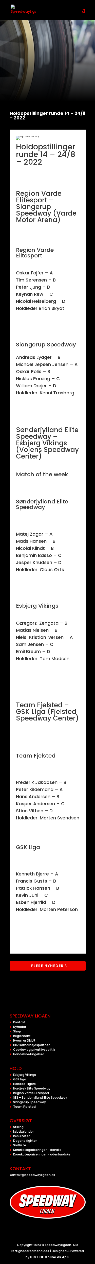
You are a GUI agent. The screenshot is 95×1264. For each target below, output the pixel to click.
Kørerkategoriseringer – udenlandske (41, 1154)
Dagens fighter (25, 1140)
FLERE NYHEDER (47, 965)
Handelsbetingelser (28, 1054)
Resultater (21, 1136)
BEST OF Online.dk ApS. (50, 1257)
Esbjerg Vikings (24, 1075)
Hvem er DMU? (24, 1040)
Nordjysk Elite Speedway (31, 1088)
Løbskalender (23, 1131)
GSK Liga (19, 1079)
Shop (17, 1031)
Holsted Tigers (24, 1084)
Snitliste (19, 1145)
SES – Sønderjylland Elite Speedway (40, 1097)
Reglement (22, 1036)
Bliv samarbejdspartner (31, 1045)
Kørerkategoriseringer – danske (37, 1150)
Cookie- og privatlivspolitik (34, 1049)
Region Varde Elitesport (31, 1093)
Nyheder (19, 1027)
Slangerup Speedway (29, 1102)
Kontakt (19, 1022)
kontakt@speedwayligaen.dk (32, 1175)
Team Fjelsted (24, 1106)
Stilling (18, 1127)
